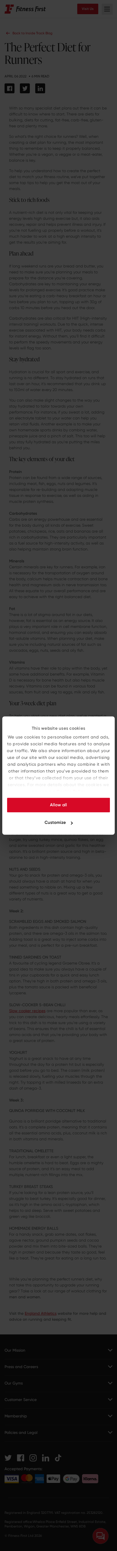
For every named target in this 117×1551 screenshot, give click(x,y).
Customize (55, 822)
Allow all (58, 804)
